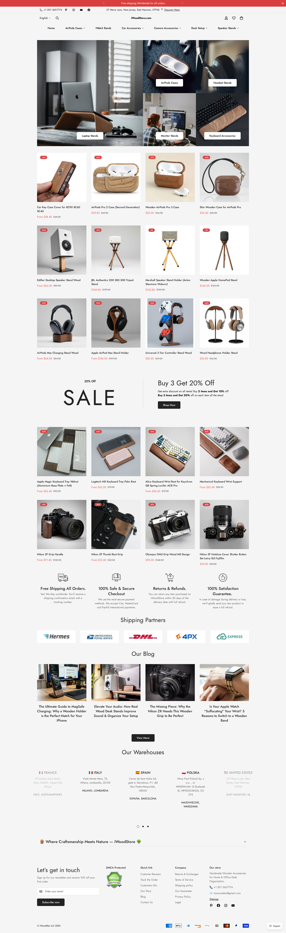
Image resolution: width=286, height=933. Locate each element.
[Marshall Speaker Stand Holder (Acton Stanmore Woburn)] (170, 250)
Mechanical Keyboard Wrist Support (221, 481)
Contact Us (147, 902)
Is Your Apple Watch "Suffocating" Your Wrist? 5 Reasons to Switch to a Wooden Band (224, 713)
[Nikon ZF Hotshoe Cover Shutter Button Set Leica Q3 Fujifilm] (224, 524)
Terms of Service (184, 880)
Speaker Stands (227, 28)
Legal (178, 902)
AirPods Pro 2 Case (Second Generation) (115, 207)
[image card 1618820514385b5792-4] (222, 119)
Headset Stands (223, 83)
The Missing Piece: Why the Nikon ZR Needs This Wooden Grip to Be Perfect (170, 711)
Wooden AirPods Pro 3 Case (162, 207)
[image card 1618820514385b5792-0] (169, 119)
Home (51, 28)
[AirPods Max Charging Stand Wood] (61, 323)
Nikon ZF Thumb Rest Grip (107, 554)
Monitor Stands (169, 136)
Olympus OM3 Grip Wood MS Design (167, 554)
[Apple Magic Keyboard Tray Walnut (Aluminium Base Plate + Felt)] (61, 451)
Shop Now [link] (169, 405)
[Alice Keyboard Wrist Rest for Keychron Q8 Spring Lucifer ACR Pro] (170, 451)
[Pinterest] (66, 10)
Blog (143, 897)
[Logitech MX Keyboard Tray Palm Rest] (116, 451)
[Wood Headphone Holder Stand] (224, 323)
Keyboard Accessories (222, 136)
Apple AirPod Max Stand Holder (110, 353)
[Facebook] (89, 10)
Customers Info (149, 885)
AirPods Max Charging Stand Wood (57, 353)
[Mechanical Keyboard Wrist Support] (224, 451)
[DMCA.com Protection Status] (120, 879)
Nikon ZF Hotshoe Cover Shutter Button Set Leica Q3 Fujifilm (223, 556)
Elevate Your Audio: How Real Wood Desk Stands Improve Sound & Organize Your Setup (116, 711)
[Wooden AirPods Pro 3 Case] (170, 177)
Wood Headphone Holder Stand (219, 353)
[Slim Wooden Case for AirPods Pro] (224, 177)
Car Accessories (131, 28)
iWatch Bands (103, 28)
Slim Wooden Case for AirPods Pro (220, 207)
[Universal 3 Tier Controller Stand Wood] (170, 323)
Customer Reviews (151, 874)
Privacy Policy (183, 897)
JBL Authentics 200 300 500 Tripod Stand (112, 282)
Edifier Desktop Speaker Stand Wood (58, 280)
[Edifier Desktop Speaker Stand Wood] (61, 250)
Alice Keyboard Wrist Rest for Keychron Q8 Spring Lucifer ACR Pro (168, 483)
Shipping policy (184, 885)
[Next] (182, 3)
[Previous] (103, 3)
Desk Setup (198, 28)
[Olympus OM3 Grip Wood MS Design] (170, 524)
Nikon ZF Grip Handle (50, 554)
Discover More (172, 10)
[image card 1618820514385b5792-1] (222, 66)
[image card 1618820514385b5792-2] (90, 93)
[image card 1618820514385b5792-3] (169, 66)
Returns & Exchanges (186, 874)
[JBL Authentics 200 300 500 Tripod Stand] (116, 250)
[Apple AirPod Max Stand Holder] (116, 323)
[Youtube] (81, 10)
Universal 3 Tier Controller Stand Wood (168, 353)
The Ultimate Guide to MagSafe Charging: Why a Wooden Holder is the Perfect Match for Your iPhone (61, 713)
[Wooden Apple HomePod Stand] (224, 250)
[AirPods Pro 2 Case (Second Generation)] (116, 177)
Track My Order (149, 880)
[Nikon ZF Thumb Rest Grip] (116, 524)
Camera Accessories (166, 28)
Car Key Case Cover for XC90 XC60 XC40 (58, 209)
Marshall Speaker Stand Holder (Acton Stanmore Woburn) (167, 282)
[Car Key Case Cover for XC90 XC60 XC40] (61, 177)
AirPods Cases (73, 28)
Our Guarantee (183, 891)
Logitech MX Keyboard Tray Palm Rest (113, 481)
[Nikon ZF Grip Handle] (61, 524)
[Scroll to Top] (279, 915)
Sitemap (214, 899)
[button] (241, 18)
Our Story (146, 891)
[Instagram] (73, 10)
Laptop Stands (90, 136)
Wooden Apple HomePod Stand (218, 280)
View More (143, 738)
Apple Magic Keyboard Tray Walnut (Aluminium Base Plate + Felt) (57, 483)
